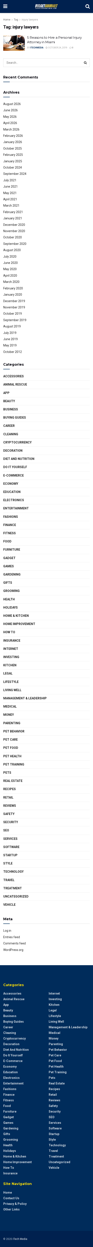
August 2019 (12, 326)
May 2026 (10, 116)
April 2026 (10, 123)
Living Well (12, 690)
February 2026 (13, 135)
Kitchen (9, 665)
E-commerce (13, 475)
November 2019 (14, 307)
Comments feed (14, 943)
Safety (8, 814)
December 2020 (14, 224)
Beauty (9, 401)
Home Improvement (19, 624)
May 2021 (10, 193)
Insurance (11, 640)
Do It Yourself (15, 467)
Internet (10, 649)
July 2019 (9, 333)
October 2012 (12, 352)
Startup (10, 855)
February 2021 (13, 212)
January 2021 (12, 218)
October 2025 (12, 148)
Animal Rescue (15, 384)
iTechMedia (36, 47)
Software (11, 847)
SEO (6, 830)
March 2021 (11, 205)
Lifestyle (11, 682)
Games (8, 566)
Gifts (7, 582)
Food (7, 541)
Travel (8, 880)
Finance (9, 525)
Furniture (11, 549)
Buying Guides (14, 417)
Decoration (12, 450)
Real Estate (12, 781)
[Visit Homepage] (46, 6)
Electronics (13, 500)
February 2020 (13, 288)
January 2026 (12, 142)
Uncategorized (16, 896)
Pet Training (13, 764)
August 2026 (12, 104)
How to (9, 632)
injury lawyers (30, 19)
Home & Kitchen (16, 615)
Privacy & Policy (15, 1204)
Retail (8, 797)
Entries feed (11, 937)
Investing (11, 657)
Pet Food (10, 747)
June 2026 (10, 110)
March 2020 (11, 282)
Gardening (12, 574)
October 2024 (12, 167)
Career (9, 425)
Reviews (9, 805)
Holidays (10, 607)
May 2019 (10, 345)
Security (10, 822)
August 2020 (12, 250)
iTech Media (20, 1239)
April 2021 (10, 199)
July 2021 (9, 180)
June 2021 (10, 186)
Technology (13, 871)
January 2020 (12, 294)
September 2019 (14, 320)
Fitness (9, 533)
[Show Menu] (5, 6)
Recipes (9, 789)
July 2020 (9, 256)
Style (8, 863)
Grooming (11, 591)
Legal (8, 673)
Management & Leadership (25, 698)
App (6, 393)
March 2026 (11, 129)
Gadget (9, 558)
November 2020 (14, 231)
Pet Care (10, 739)
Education (12, 492)
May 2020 (10, 269)
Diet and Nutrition (18, 459)
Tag (16, 19)
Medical (10, 706)
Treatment (12, 888)
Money (8, 714)
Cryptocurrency (17, 442)
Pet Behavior (13, 731)
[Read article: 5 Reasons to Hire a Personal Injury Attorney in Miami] (14, 43)
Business (10, 409)
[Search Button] (87, 6)
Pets (7, 772)
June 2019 (10, 339)
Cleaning (10, 434)
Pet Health (12, 756)
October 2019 (12, 313)
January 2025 (12, 161)
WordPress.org (13, 950)
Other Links (11, 1209)
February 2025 (13, 154)
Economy (10, 483)
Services (10, 838)
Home (6, 19)
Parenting (11, 723)
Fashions (10, 516)
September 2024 (14, 173)
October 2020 (12, 237)
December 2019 (14, 301)
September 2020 (14, 244)
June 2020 (10, 263)
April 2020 (10, 275)
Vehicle (9, 904)
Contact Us (11, 1198)
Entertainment (16, 508)
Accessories (13, 376)
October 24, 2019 (57, 47)
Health (9, 599)
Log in (7, 930)
